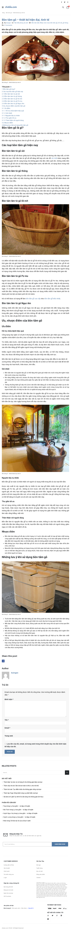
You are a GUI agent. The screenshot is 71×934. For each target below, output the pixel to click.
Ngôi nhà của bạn (8, 893)
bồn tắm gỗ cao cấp (33, 299)
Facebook (3, 661)
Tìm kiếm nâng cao (9, 874)
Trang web (9, 736)
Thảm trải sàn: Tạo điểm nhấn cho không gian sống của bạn (22, 789)
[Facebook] (61, 2)
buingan (8, 23)
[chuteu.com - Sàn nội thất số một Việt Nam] (11, 7)
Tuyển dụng (39, 868)
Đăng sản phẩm (40, 874)
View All (30, 908)
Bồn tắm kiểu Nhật (37, 23)
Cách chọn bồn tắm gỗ (50, 23)
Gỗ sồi (60, 23)
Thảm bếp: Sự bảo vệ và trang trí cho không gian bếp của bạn (23, 782)
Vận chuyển (7, 868)
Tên (7, 720)
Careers (38, 877)
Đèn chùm (24, 908)
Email (7, 728)
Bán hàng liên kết (8, 887)
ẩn (11, 87)
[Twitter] (64, 2)
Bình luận (9, 699)
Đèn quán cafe (16, 908)
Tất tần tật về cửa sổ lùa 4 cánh (21, 821)
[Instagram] (67, 2)
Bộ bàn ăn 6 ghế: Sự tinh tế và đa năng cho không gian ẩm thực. (24, 797)
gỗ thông (65, 23)
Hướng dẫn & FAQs (9, 865)
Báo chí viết (39, 871)
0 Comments (8, 25)
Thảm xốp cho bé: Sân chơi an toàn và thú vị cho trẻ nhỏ (21, 786)
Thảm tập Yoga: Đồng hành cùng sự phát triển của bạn (21, 793)
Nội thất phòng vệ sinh (21, 23)
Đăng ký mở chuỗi (8, 890)
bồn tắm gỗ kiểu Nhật (52, 299)
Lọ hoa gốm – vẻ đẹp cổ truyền (20, 806)
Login (5, 877)
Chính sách (7, 871)
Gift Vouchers (7, 896)
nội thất (54, 158)
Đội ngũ (38, 865)
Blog (3, 12)
